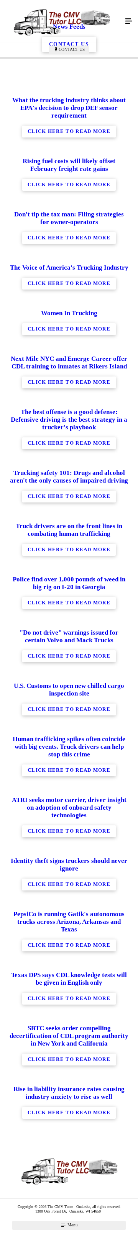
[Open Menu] (129, 21)
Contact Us (72, 49)
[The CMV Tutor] (61, 21)
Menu (72, 1225)
